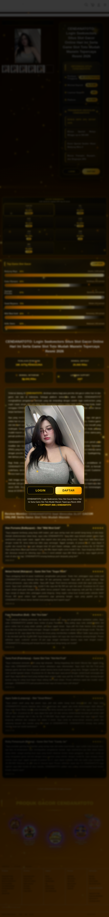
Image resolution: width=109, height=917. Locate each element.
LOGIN (40, 490)
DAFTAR (68, 490)
